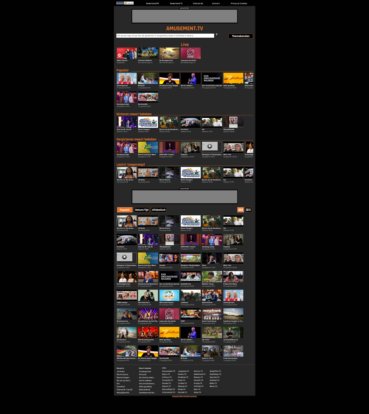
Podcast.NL (198, 3)
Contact (216, 3)
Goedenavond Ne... (147, 392)
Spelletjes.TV (215, 374)
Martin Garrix (122, 374)
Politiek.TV (198, 386)
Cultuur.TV (167, 377)
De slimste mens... (147, 377)
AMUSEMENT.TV (184, 28)
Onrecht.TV (198, 380)
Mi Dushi (142, 374)
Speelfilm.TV (215, 371)
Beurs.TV (166, 374)
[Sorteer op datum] (142, 210)
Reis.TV (197, 389)
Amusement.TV (168, 371)
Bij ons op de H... (124, 380)
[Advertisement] (184, 16)
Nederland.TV (176, 3)
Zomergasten (145, 371)
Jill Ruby (121, 371)
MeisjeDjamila (123, 392)
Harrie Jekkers (145, 380)
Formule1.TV (167, 380)
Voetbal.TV (214, 380)
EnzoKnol (121, 386)
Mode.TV (181, 389)
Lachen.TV (182, 383)
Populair (122, 70)
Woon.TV (213, 386)
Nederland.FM (152, 3)
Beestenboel (144, 389)
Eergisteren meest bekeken (136, 139)
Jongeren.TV (183, 371)
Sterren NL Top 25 (124, 389)
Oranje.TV (198, 383)
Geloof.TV (166, 386)
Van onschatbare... (147, 383)
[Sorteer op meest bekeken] (125, 210)
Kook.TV (181, 380)
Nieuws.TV (198, 377)
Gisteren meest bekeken (134, 114)
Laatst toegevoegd (130, 164)
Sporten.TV (214, 377)
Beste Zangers (123, 377)
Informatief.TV (168, 392)
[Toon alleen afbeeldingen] (241, 209)
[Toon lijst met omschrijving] (249, 209)
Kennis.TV (182, 374)
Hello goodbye (145, 386)
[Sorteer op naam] (159, 210)
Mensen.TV (182, 386)
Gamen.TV (166, 383)
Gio (118, 383)
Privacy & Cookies (239, 3)
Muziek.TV (182, 392)
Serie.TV (197, 392)
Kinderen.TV (183, 377)
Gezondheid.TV (168, 389)
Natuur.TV (198, 371)
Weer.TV (213, 383)
